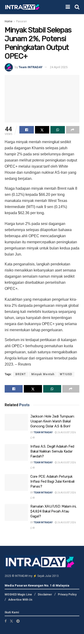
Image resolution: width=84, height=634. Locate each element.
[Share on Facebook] (26, 130)
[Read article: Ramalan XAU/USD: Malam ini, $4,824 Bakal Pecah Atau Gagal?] (16, 512)
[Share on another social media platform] (73, 130)
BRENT (20, 374)
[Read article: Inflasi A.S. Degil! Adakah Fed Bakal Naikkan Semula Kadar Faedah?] (16, 452)
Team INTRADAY (30, 67)
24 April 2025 (58, 67)
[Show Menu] (68, 7)
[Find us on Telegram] (18, 621)
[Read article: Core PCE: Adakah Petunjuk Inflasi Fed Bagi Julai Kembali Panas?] (16, 482)
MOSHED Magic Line (18, 594)
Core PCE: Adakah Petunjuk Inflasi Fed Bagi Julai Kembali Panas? (52, 481)
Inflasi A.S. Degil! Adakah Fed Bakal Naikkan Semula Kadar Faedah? (52, 451)
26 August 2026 (66, 432)
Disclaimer (45, 594)
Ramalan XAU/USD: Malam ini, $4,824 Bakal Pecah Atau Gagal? (53, 511)
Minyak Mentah (42, 374)
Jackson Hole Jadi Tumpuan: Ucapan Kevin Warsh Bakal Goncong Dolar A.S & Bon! (52, 421)
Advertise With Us (20, 599)
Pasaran (21, 21)
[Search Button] (77, 7)
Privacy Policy (67, 594)
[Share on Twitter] (42, 130)
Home (8, 21)
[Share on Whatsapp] (57, 130)
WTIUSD (66, 374)
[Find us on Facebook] (6, 621)
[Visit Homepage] (22, 7)
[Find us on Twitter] (11, 621)
